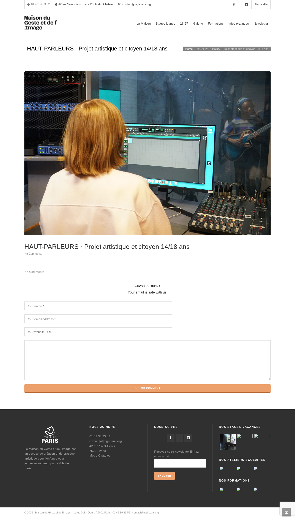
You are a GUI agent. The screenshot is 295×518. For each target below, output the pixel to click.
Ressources (241, 512)
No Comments (33, 253)
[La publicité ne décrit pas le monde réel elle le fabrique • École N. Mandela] (262, 468)
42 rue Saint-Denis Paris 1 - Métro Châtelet (86, 4)
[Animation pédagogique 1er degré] (262, 489)
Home (189, 48)
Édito (204, 512)
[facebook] (234, 4)
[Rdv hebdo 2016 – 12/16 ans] (228, 442)
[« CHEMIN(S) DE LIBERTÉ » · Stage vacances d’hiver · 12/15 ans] (262, 442)
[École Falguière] (228, 468)
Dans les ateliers (261, 512)
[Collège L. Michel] (245, 468)
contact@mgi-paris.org (136, 4)
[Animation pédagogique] (228, 489)
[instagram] (241, 4)
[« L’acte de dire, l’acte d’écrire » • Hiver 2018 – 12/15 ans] (245, 442)
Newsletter (261, 4)
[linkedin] (247, 4)
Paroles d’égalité (220, 512)
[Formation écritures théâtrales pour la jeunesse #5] (245, 489)
